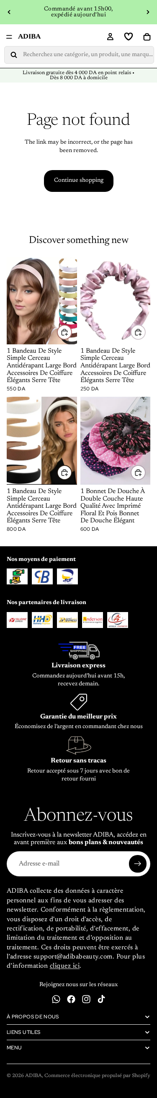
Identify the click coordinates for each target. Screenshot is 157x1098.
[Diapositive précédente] (9, 12)
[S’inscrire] (138, 864)
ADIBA (33, 1075)
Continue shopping (78, 180)
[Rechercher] (79, 55)
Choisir (71, 332)
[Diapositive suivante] (148, 12)
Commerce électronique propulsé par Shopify (97, 1075)
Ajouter (145, 332)
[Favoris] (128, 37)
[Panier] (147, 37)
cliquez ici (65, 966)
